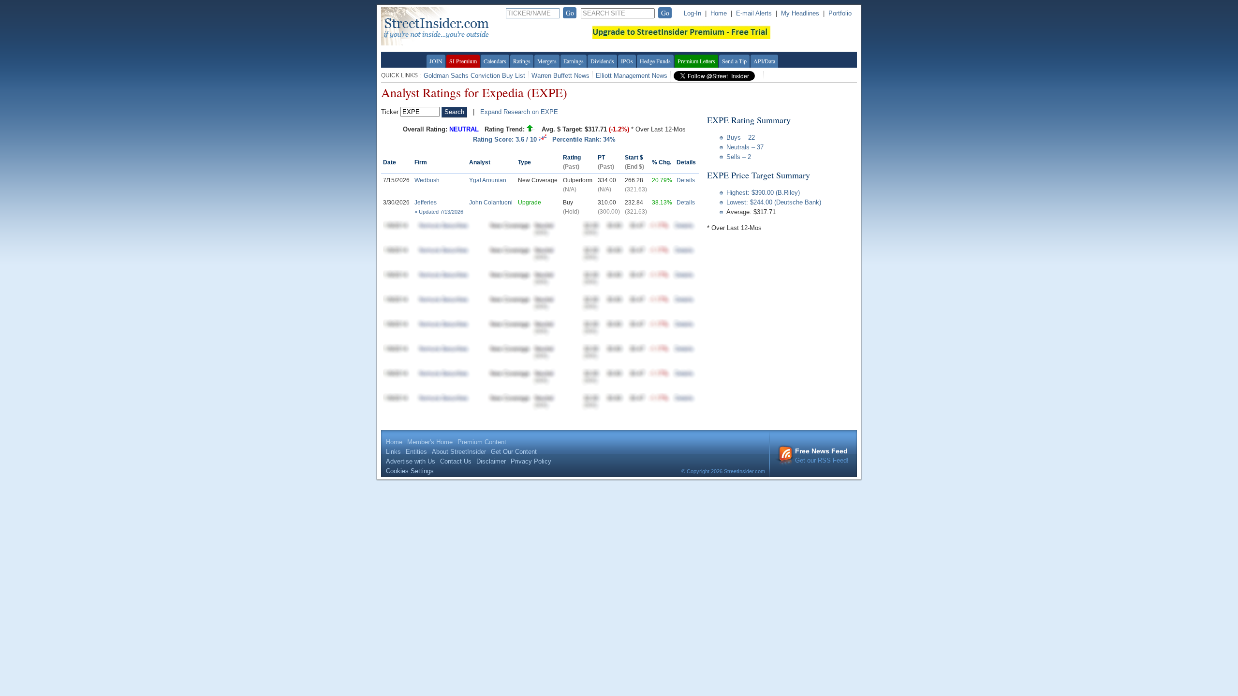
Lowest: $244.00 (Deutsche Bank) (773, 202)
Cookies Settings (410, 471)
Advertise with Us (410, 461)
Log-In (692, 13)
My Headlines (800, 13)
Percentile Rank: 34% (584, 139)
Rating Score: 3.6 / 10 (506, 139)
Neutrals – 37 (745, 147)
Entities (416, 451)
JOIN (435, 61)
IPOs (627, 61)
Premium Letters (696, 61)
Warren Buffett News (560, 75)
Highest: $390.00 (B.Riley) (763, 192)
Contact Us (456, 461)
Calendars (495, 61)
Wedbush (427, 180)
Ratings (522, 61)
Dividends (602, 61)
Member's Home (430, 442)
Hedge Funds (655, 61)
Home (718, 13)
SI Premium (463, 61)
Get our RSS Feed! (822, 455)
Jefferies (425, 202)
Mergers (547, 61)
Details (686, 180)
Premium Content (481, 442)
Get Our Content (514, 451)
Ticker (389, 112)
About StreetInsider (459, 451)
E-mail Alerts (754, 13)
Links (393, 451)
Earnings (573, 61)
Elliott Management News (631, 75)
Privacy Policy (531, 461)
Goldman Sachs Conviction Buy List (474, 75)
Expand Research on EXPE (519, 112)
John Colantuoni (491, 202)
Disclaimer (491, 461)
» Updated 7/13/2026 (438, 212)
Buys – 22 (740, 137)
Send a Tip (734, 61)
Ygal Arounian (487, 180)
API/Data (764, 61)
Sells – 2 (738, 156)
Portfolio (840, 13)
